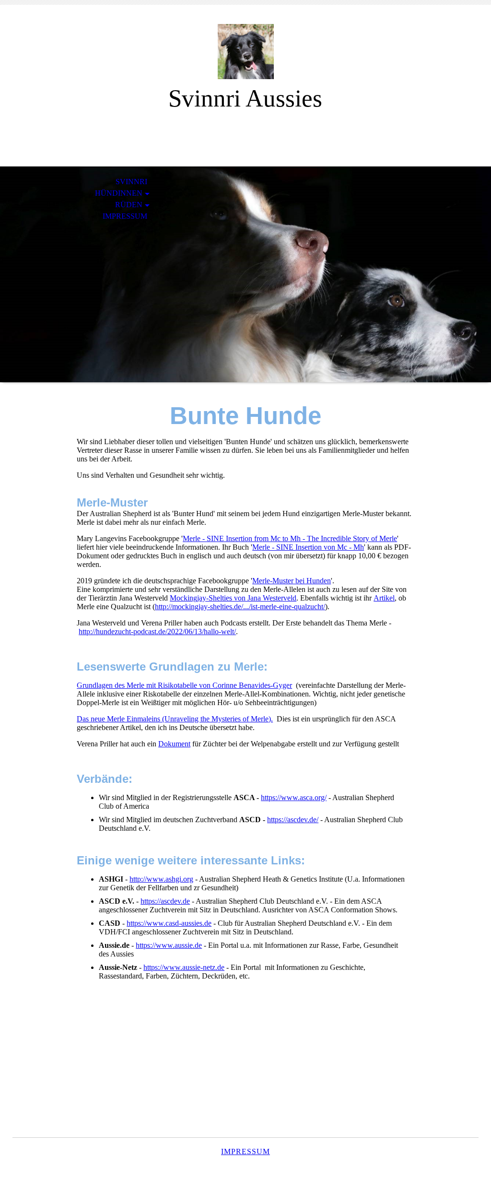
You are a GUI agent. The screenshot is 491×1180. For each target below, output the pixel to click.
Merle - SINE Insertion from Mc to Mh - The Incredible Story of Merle (290, 538)
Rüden (128, 205)
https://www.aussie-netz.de (183, 967)
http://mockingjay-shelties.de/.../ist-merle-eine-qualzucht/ (240, 606)
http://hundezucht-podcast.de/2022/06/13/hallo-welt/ (157, 631)
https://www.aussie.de (169, 945)
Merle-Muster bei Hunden (291, 581)
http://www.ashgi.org (161, 879)
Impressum (125, 216)
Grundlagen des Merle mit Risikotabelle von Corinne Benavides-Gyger (184, 685)
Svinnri (131, 181)
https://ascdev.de (165, 901)
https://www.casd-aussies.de (169, 923)
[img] (245, 51)
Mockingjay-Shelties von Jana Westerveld (233, 598)
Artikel (384, 598)
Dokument (174, 744)
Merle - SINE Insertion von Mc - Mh (308, 547)
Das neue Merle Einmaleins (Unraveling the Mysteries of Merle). (175, 719)
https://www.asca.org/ (294, 797)
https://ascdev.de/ (292, 819)
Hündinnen (118, 193)
